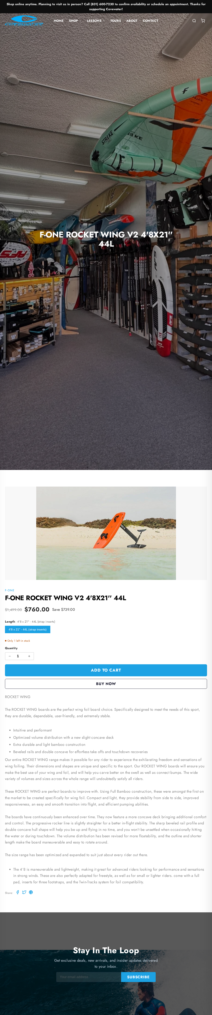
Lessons (94, 20)
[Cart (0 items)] (203, 21)
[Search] (194, 21)
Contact (150, 20)
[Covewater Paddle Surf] (24, 20)
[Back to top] (200, 1008)
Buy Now (106, 683)
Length (30, 621)
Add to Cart (106, 670)
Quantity (11, 648)
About (131, 20)
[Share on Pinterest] (31, 893)
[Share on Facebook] (18, 893)
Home (59, 20)
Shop (73, 20)
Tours (115, 20)
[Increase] (29, 656)
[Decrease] (9, 656)
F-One (9, 590)
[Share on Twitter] (24, 893)
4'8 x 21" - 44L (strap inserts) (28, 629)
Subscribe (138, 977)
